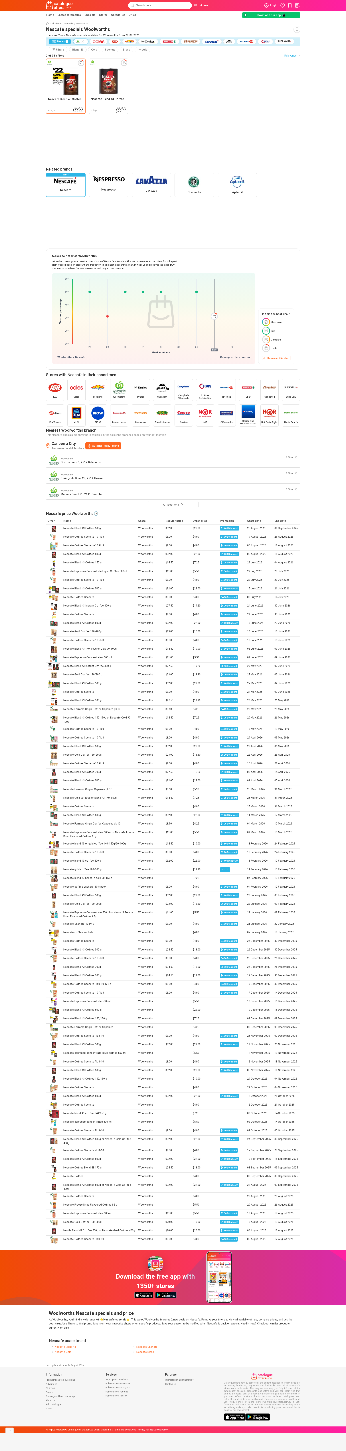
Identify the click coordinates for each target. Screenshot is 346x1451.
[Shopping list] (297, 5)
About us (50, 1400)
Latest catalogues (69, 15)
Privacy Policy (145, 1429)
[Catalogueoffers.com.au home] (59, 5)
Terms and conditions (124, 1429)
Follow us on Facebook (118, 1383)
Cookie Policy (160, 1429)
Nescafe (68, 23)
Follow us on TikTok (116, 1395)
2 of (55, 55)
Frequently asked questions (60, 1379)
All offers (57, 23)
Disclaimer (106, 1429)
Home (50, 15)
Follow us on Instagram (118, 1387)
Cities (132, 15)
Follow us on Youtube (117, 1391)
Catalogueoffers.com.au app (61, 1396)
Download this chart (278, 358)
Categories (118, 15)
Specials (89, 15)
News (49, 1408)
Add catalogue (53, 1404)
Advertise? (51, 1384)
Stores (103, 15)
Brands (49, 1392)
